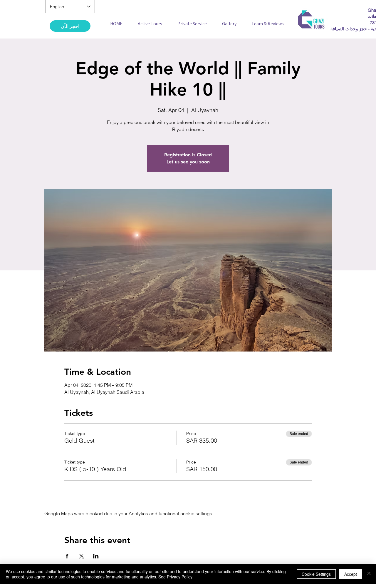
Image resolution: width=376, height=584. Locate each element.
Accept (350, 574)
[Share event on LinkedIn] (96, 556)
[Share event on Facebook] (67, 556)
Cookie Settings (316, 574)
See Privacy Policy (175, 577)
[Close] (368, 574)
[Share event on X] (81, 556)
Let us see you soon (188, 162)
